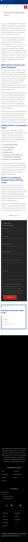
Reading (5, 526)
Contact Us (4, 480)
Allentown (5, 513)
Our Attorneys (4, 474)
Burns (4, 316)
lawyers (14, 163)
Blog (15, 477)
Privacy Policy (23, 536)
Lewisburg (17, 519)
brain (4, 95)
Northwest (5, 522)
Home (2, 471)
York (16, 522)
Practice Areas (17, 474)
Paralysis (5, 319)
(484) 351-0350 (9, 8)
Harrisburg (5, 519)
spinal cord (7, 72)
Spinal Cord (6, 321)
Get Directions (7, 498)
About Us (16, 471)
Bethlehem (17, 513)
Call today (3, 210)
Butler (4, 516)
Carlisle (17, 516)
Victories (3, 477)
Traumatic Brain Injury (8, 324)
